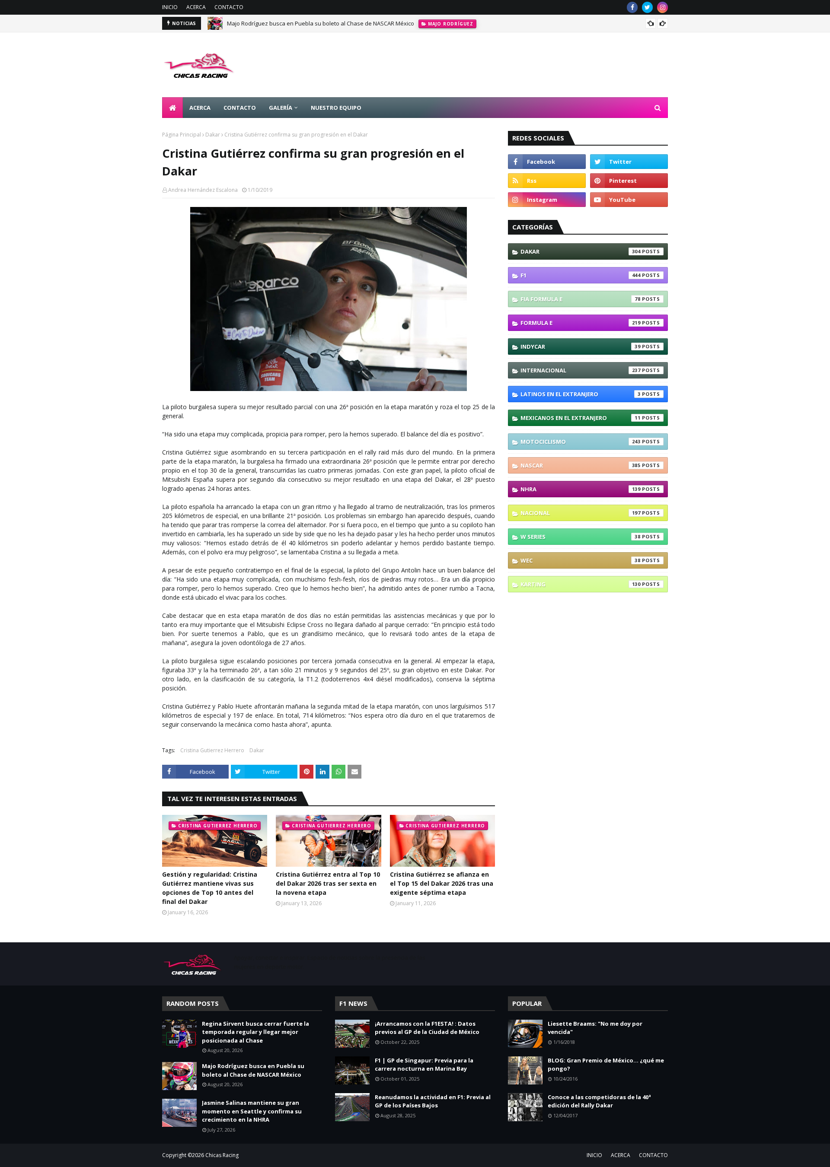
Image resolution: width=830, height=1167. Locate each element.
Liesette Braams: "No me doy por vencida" (595, 1028)
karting (580, 584)
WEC (580, 560)
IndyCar (580, 346)
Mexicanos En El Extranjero (580, 418)
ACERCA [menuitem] (200, 107)
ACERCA (196, 7)
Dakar (212, 134)
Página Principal (181, 134)
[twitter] (647, 7)
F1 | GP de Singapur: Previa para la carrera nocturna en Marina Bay (424, 1064)
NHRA (580, 489)
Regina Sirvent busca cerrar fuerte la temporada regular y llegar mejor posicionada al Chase (255, 1032)
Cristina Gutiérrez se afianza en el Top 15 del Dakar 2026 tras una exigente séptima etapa (441, 883)
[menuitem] (172, 107)
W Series (580, 537)
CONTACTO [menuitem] (239, 107)
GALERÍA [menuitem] (280, 107)
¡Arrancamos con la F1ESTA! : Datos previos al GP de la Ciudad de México (427, 1028)
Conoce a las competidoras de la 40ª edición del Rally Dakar (599, 1101)
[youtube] (629, 199)
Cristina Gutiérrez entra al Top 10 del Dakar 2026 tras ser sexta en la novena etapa (328, 883)
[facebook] (632, 7)
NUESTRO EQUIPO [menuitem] (336, 107)
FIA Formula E (580, 299)
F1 (580, 275)
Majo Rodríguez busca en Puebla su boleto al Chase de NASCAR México (320, 23)
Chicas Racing (222, 1155)
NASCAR (580, 465)
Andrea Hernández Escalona (203, 190)
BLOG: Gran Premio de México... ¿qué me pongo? (606, 1064)
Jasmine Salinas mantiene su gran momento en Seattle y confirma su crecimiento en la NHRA (252, 1111)
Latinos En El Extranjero (580, 394)
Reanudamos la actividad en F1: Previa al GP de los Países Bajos (433, 1101)
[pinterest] (629, 180)
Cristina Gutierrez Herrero (212, 750)
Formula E (580, 323)
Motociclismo (580, 441)
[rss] (547, 180)
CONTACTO (228, 7)
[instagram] (662, 7)
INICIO (170, 7)
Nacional (580, 513)
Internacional (580, 370)
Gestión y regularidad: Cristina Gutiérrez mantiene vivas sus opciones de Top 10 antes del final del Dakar (209, 888)
